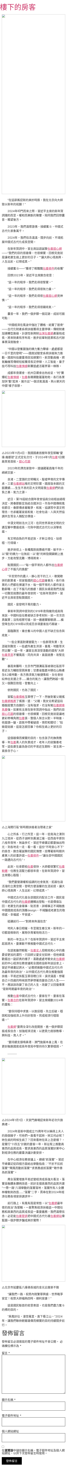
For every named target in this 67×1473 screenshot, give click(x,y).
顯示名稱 (9, 1399)
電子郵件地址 (11, 1415)
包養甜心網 (55, 248)
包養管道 (22, 1216)
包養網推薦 (9, 701)
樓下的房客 (18, 7)
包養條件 (48, 268)
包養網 (50, 488)
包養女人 (36, 950)
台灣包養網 (46, 333)
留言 (6, 1353)
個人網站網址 (10, 1431)
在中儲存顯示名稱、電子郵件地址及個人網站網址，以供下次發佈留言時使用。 (33, 1452)
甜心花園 (24, 461)
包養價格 (19, 697)
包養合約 (13, 1000)
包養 (25, 377)
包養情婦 (22, 366)
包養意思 (7, 655)
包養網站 (19, 483)
